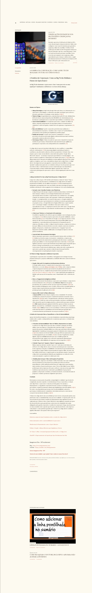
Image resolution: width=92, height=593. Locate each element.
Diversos (50, 22)
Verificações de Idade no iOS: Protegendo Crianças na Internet (60, 36)
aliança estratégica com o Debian (53, 267)
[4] (41, 298)
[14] (33, 332)
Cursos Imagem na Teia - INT (37, 450)
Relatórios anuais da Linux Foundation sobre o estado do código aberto (48, 417)
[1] (46, 282)
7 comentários (39, 559)
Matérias (17, 73)
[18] (68, 157)
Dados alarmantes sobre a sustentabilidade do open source (45, 420)
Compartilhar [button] (51, 62)
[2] (42, 218)
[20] (33, 210)
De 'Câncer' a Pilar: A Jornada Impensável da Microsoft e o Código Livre (48, 431)
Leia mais (75, 62)
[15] (73, 125)
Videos (33, 22)
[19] (58, 183)
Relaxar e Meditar (41, 22)
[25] (67, 143)
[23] (62, 114)
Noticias (28, 22)
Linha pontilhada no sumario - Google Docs (49, 545)
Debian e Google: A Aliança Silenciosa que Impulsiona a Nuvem (46, 428)
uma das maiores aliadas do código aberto (44, 272)
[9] (39, 307)
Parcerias (61, 22)
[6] (37, 307)
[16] (33, 127)
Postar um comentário (59, 62)
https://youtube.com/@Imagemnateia (45, 447)
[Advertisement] (46, 9)
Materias (22, 22)
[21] (60, 114)
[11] (67, 311)
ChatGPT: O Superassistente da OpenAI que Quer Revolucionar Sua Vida (48, 435)
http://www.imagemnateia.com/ (41, 445)
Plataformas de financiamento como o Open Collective (44, 424)
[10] (73, 119)
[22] (74, 236)
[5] (33, 304)
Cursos (55, 22)
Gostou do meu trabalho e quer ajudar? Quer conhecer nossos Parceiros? (49, 454)
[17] (44, 150)
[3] (71, 119)
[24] (70, 284)
